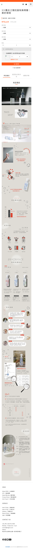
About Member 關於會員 (8, 495)
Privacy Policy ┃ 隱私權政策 (9, 497)
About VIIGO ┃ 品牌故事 (8, 491)
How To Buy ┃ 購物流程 (8, 507)
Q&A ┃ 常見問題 (6, 515)
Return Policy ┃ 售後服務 (9, 513)
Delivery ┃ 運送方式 (7, 511)
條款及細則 (7, 546)
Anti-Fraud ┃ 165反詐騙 (8, 499)
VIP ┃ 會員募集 (6, 493)
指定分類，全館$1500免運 (9, 18)
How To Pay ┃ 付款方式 (8, 509)
